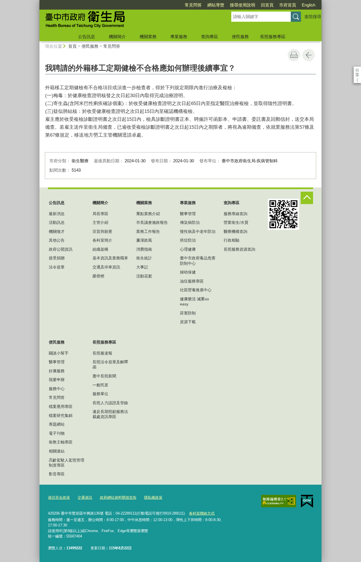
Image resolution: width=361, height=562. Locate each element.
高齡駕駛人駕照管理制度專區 (66, 462)
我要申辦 (57, 379)
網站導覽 (215, 5)
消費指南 (144, 249)
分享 (357, 70)
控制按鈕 (307, 198)
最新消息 (57, 213)
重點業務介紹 (148, 213)
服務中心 (57, 388)
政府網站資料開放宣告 (118, 497)
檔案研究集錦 (60, 415)
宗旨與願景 (102, 231)
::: (37, 2)
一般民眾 (100, 385)
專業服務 (178, 36)
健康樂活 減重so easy (194, 301)
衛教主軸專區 (60, 442)
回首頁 (267, 5)
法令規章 (57, 267)
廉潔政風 (144, 240)
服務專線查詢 (235, 213)
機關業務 (148, 36)
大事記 (142, 267)
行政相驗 (231, 240)
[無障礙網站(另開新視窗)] (278, 501)
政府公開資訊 (60, 249)
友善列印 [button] (294, 55)
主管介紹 (100, 222)
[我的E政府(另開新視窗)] (307, 501)
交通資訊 (85, 497)
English (308, 5)
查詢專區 (209, 36)
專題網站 (57, 424)
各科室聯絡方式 (202, 513)
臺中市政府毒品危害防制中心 (197, 260)
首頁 (72, 46)
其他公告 (57, 240)
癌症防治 (188, 240)
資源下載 (188, 322)
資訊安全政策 (59, 497)
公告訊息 (86, 36)
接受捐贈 (57, 258)
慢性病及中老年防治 (197, 231)
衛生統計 (144, 258)
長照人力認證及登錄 (110, 403)
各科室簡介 (102, 240)
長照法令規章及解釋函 (110, 364)
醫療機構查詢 (235, 231)
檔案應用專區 (60, 406)
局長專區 (100, 213)
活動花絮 (144, 276)
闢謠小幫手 (59, 353)
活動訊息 (57, 222)
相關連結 (57, 451)
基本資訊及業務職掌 (110, 258)
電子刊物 (57, 433)
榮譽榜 (98, 276)
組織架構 (100, 249)
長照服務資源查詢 (239, 249)
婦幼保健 (188, 272)
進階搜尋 (312, 16)
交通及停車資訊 (106, 267)
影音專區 (57, 474)
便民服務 (240, 36)
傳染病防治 (190, 222)
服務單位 (100, 394)
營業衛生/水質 (236, 222)
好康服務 (57, 371)
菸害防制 (188, 313)
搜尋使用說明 (242, 5)
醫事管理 (188, 213)
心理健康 (188, 249)
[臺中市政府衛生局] (128, 20)
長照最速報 (102, 353)
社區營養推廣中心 (196, 290)
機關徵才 (57, 231)
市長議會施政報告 (152, 222)
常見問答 (193, 5)
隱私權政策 (153, 497)
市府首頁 (287, 5)
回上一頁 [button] (308, 55)
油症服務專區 (192, 281)
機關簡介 (117, 36)
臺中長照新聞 (104, 376)
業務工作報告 (148, 231)
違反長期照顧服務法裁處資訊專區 (110, 414)
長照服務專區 (272, 36)
